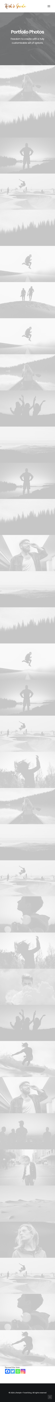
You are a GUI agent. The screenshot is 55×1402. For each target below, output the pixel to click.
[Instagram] (23, 1371)
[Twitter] (12, 1371)
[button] (49, 6)
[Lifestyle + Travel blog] (15, 6)
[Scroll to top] (50, 1397)
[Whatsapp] (17, 1371)
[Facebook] (7, 1371)
